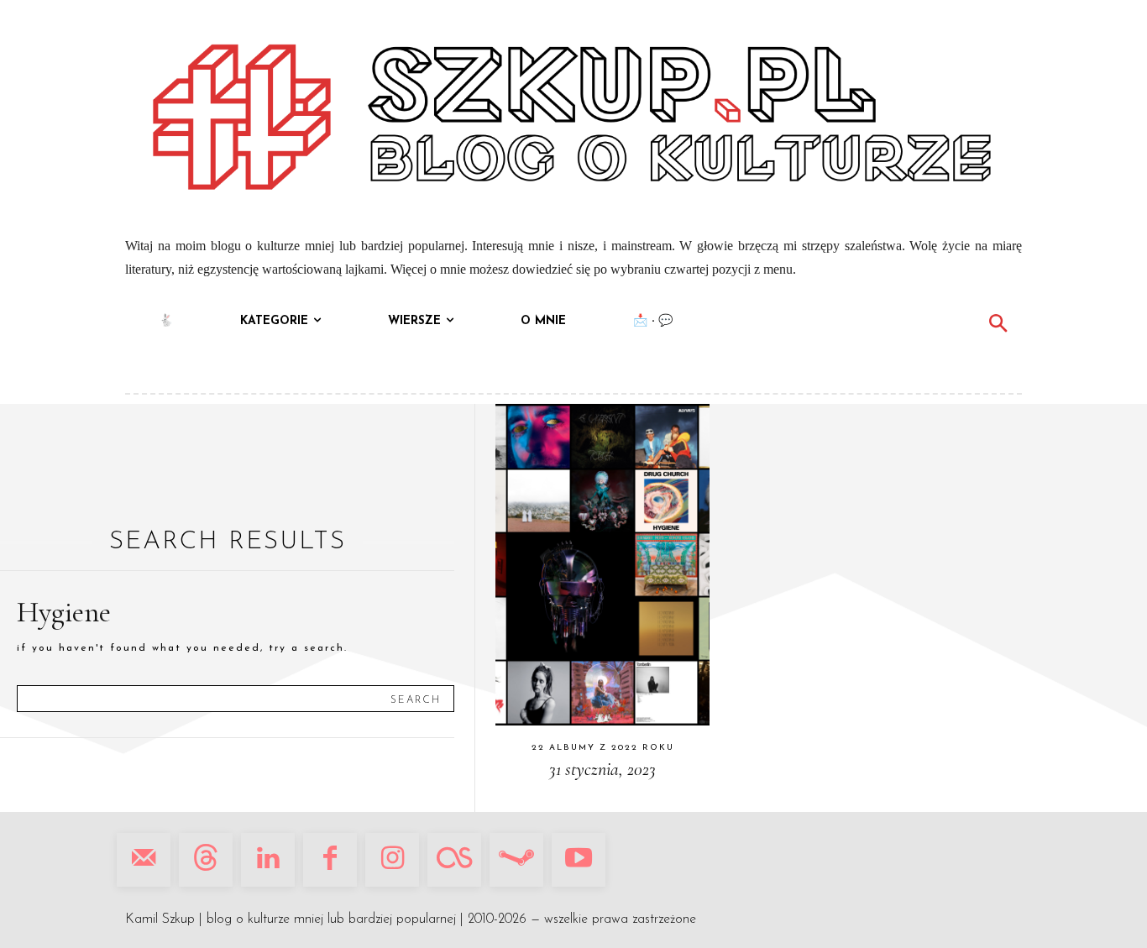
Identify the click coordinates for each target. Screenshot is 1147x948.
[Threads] (206, 860)
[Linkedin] (268, 860)
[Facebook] (330, 860)
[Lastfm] (454, 860)
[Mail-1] (143, 860)
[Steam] (516, 860)
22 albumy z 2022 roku (603, 747)
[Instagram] (392, 860)
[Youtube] (578, 860)
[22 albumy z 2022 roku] (602, 564)
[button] (997, 325)
